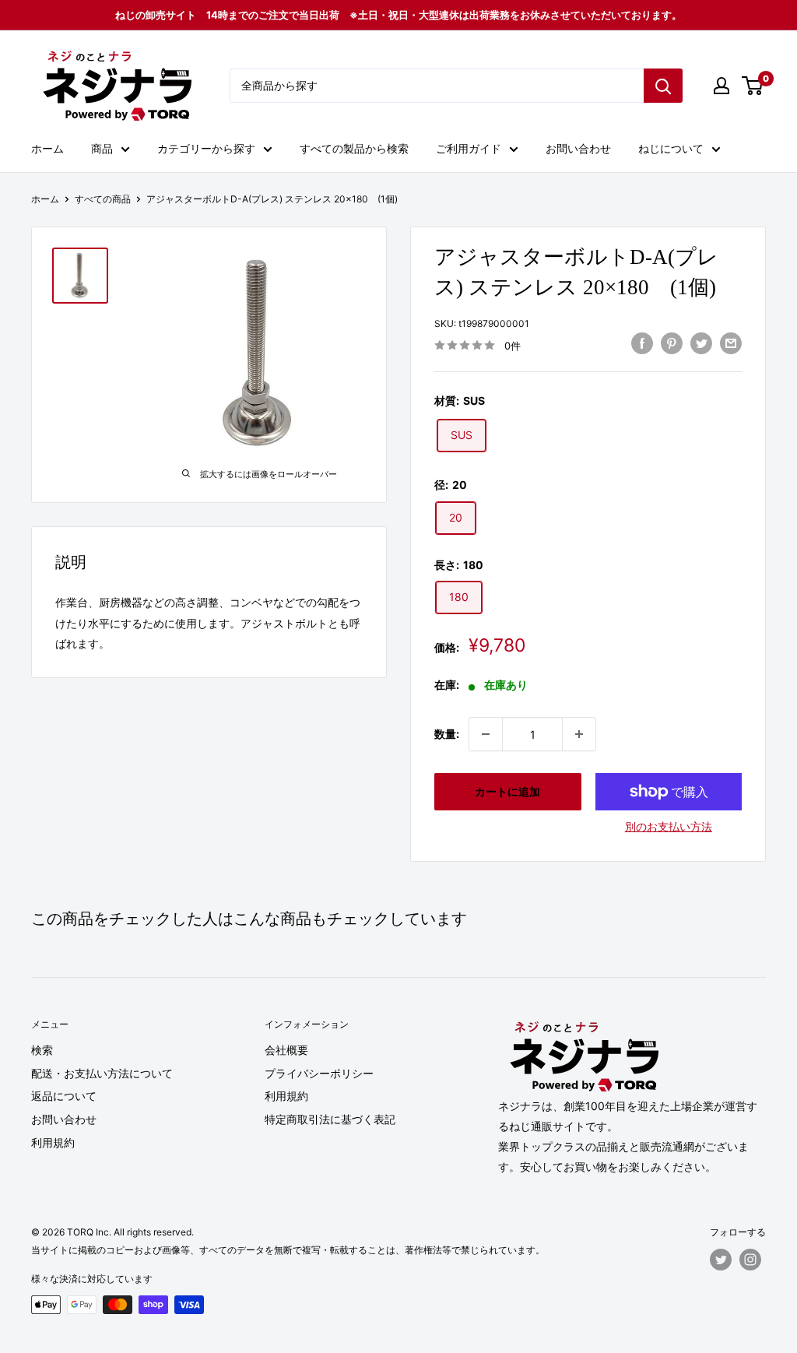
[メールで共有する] (731, 343)
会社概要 (286, 1049)
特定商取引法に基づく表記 (330, 1119)
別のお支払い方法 (668, 826)
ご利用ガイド (468, 148)
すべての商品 (103, 199)
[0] (753, 85)
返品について (64, 1095)
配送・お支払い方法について (102, 1073)
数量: (446, 733)
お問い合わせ (578, 148)
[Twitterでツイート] (701, 343)
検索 (42, 1049)
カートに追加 (507, 791)
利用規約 (53, 1142)
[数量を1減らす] (485, 734)
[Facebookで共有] (642, 343)
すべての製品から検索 (354, 148)
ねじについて (671, 148)
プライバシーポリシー (319, 1073)
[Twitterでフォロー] (721, 1259)
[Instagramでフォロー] (750, 1259)
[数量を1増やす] (579, 734)
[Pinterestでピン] (672, 343)
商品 (102, 148)
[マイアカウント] (721, 85)
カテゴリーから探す (206, 148)
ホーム (47, 148)
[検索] (663, 86)
